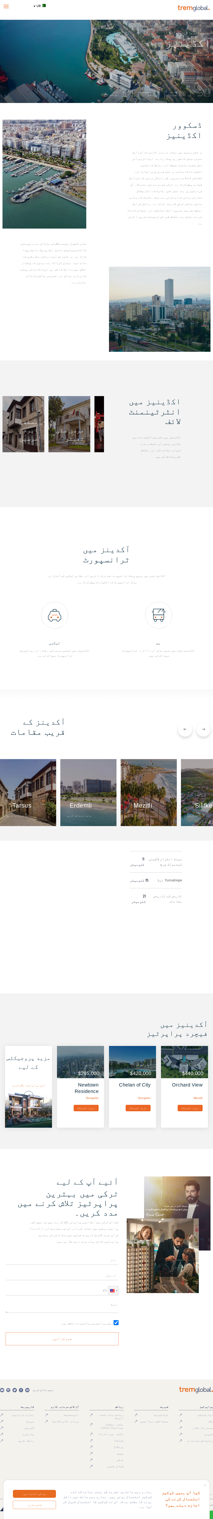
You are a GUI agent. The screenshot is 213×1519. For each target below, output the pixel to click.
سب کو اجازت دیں (34, 1494)
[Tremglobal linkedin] (27, 1390)
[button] (113, 1290)
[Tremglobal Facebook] (21, 1390)
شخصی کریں (34, 1505)
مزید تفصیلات (190, 1108)
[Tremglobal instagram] (8, 1390)
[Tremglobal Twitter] (14, 1390)
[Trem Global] (196, 1390)
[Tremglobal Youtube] (2, 1390)
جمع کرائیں (62, 1338)
